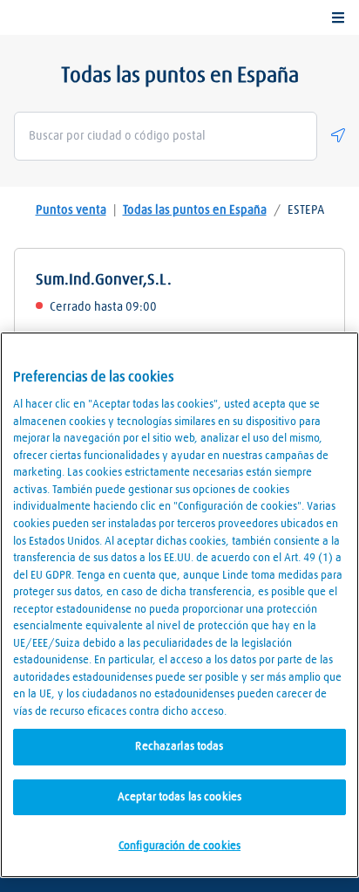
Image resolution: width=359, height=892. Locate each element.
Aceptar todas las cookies (179, 797)
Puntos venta (71, 210)
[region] (179, 605)
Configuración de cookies (179, 846)
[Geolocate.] (338, 135)
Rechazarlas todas (179, 746)
